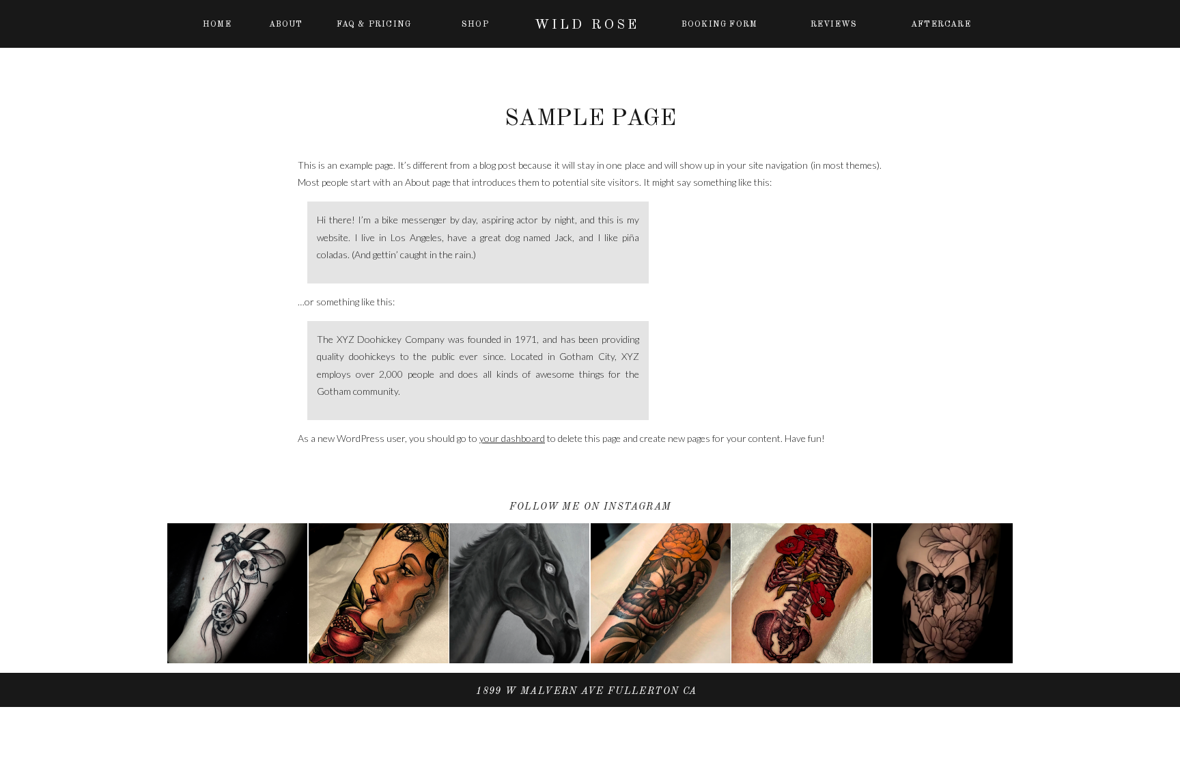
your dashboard (512, 438)
